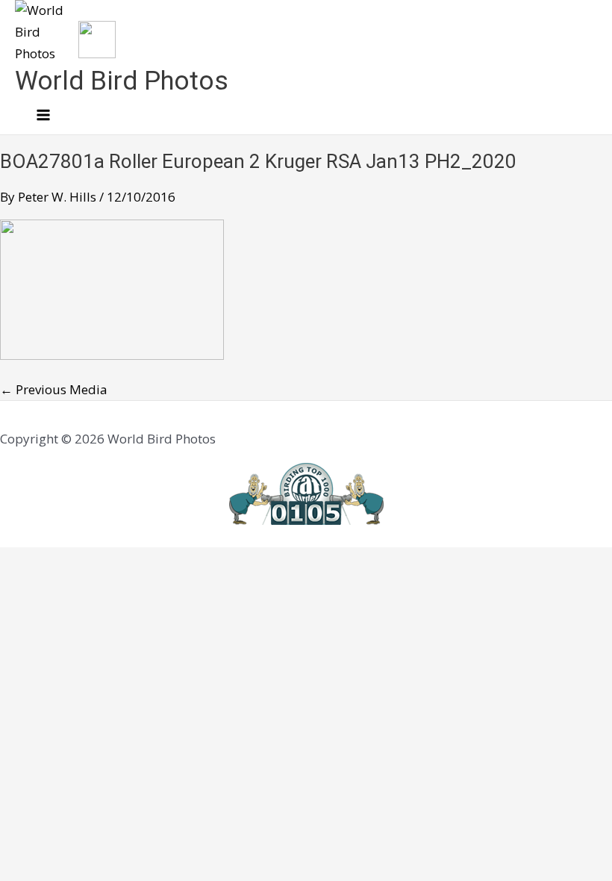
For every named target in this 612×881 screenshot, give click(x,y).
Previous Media (53, 389)
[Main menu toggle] (43, 115)
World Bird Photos (121, 81)
